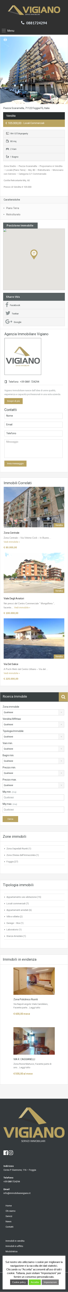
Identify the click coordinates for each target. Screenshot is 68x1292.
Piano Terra (12, 208)
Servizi (9, 1216)
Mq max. (10, 804)
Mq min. (9, 791)
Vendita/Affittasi (12, 718)
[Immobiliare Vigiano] (34, 10)
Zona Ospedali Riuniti (17, 848)
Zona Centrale (11, 532)
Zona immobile (11, 706)
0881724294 (36, 23)
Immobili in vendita (15, 1241)
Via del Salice (11, 664)
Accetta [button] (35, 1282)
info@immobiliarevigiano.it (17, 1193)
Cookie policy (19, 1282)
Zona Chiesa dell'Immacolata (21, 855)
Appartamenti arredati (17, 910)
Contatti (9, 1226)
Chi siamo (11, 1211)
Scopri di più (13, 401)
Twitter (15, 313)
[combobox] (33, 712)
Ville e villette (12, 916)
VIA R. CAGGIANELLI (24, 1059)
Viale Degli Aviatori (14, 598)
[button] (37, 259)
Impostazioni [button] (50, 1282)
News (8, 1221)
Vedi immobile (11, 542)
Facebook (15, 305)
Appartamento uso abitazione (21, 897)
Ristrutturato (13, 214)
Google (17, 322)
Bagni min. (8, 755)
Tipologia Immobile (13, 731)
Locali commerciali (15, 903)
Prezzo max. (10, 779)
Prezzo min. (9, 767)
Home (9, 1205)
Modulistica (11, 1251)
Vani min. (8, 743)
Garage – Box (13, 923)
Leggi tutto (34, 1007)
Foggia (10, 861)
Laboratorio (12, 929)
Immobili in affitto (14, 1246)
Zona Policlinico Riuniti (25, 999)
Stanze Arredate (14, 936)
